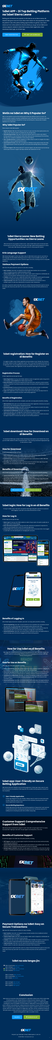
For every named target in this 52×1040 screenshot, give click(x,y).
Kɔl (39, 1034)
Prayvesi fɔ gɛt (15, 1034)
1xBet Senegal (16, 982)
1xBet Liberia (15, 978)
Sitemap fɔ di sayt (23, 1034)
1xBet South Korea (19, 965)
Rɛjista (17, 1017)
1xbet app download (33, 34)
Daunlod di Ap (32, 1017)
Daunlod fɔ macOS (34, 490)
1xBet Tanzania (17, 974)
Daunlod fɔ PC (18, 490)
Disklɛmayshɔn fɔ (32, 1034)
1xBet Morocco (17, 983)
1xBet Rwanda (16, 970)
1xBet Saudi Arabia (19, 976)
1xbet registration (11, 34)
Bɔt (37, 1034)
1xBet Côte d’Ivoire (19, 968)
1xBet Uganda (16, 985)
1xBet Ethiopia (16, 967)
